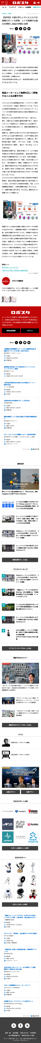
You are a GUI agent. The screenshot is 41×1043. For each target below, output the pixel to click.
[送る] (24, 28)
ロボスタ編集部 (17, 281)
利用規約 (33, 1033)
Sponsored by (26, 449)
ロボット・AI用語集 (24, 7)
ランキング (12, 7)
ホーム (4, 7)
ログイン (30, 330)
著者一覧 (8, 1033)
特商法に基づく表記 (28, 1035)
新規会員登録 (11, 330)
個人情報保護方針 (14, 1035)
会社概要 (15, 1033)
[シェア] (20, 28)
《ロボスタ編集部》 (33, 273)
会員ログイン (11, 792)
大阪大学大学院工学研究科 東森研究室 (15, 270)
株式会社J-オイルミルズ (10, 267)
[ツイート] (16, 28)
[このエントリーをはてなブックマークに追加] (29, 28)
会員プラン (30, 792)
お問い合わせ (24, 1033)
